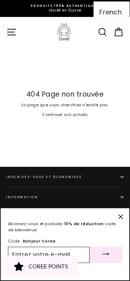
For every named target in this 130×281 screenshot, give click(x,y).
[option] (65, 8)
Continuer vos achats (65, 114)
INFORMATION (22, 197)
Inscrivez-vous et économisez (44, 177)
